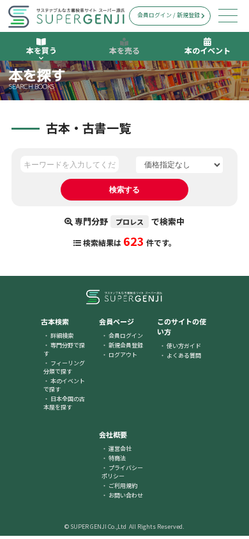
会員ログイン (126, 335)
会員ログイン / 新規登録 (168, 15)
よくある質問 (184, 355)
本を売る (124, 50)
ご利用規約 (123, 486)
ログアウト (123, 355)
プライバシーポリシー (122, 472)
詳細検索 (61, 335)
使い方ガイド (184, 346)
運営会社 (120, 448)
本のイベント (207, 50)
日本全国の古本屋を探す (64, 403)
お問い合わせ (126, 495)
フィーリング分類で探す (64, 367)
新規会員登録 (126, 345)
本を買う (41, 50)
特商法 (117, 458)
